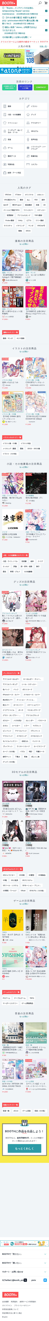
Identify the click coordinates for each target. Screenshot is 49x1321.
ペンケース (36, 741)
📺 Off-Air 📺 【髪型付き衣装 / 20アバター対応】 (36, 810)
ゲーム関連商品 (27, 1003)
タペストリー (7, 650)
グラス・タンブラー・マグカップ (13, 715)
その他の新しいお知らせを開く (15, 37)
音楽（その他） (8, 1081)
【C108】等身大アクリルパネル (36, 653)
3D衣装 (28, 803)
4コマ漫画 (20, 338)
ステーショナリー (33, 705)
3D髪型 (5, 843)
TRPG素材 (38, 215)
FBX (36, 200)
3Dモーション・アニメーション (32, 885)
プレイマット (8, 746)
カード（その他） (9, 751)
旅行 (37, 566)
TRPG (4, 932)
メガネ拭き (17, 720)
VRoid (23, 891)
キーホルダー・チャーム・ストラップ (33, 679)
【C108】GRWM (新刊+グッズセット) (11, 417)
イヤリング (20, 226)
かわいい (40, 195)
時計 (30, 751)
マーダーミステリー (10, 1003)
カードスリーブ (39, 746)
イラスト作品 (7, 380)
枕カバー (6, 705)
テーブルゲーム (20, 998)
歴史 (4, 572)
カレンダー (30, 720)
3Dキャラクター (9, 875)
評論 (15, 566)
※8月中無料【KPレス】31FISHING (12, 972)
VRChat (8, 195)
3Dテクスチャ (27, 880)
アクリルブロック (32, 715)
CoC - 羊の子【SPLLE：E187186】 (12, 936)
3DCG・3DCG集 (33, 449)
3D (44, 205)
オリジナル (29, 195)
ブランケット (35, 731)
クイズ (4, 532)
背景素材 (10, 215)
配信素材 (28, 205)
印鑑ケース (40, 751)
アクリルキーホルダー (11, 679)
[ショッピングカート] (40, 3)
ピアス (29, 220)
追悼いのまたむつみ (10, 382)
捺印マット (7, 757)
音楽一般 (5, 1045)
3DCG (28, 231)
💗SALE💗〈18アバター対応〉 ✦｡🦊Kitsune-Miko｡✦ (12, 849)
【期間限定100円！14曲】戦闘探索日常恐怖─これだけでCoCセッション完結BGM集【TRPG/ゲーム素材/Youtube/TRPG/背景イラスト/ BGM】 (12, 1048)
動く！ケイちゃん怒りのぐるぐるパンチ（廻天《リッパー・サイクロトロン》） (12, 616)
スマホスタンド (36, 736)
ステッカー (41, 210)
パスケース (42, 720)
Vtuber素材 (9, 220)
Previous (2, 57)
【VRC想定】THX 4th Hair (36, 849)
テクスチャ (8, 226)
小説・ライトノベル (9, 495)
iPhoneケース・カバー (11, 695)
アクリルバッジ (21, 731)
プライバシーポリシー (22, 1305)
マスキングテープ (33, 710)
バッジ (15, 689)
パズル (22, 751)
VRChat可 (41, 226)
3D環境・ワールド (10, 891)
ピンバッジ (7, 731)
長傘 (25, 757)
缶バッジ (6, 689)
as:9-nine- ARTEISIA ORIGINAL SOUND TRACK (12, 1085)
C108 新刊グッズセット (35, 382)
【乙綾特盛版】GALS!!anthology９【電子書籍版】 (12, 276)
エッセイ (6, 566)
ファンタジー (28, 210)
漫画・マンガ (7, 272)
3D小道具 (5, 803)
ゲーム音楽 (30, 1081)
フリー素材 (40, 220)
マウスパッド (8, 736)
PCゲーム (29, 969)
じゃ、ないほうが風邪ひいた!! (35, 276)
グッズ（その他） (32, 613)
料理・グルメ (15, 572)
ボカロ (15, 1111)
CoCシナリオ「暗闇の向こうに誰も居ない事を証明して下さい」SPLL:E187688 (36, 936)
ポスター (6, 720)
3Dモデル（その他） (37, 891)
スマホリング (22, 736)
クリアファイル (8, 710)
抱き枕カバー (8, 700)
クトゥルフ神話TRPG (11, 210)
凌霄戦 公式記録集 (9, 534)
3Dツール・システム (10, 885)
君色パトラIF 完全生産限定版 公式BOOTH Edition (36, 972)
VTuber (18, 195)
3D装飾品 (41, 875)
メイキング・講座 (9, 449)
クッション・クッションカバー (27, 700)
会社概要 (5, 1301)
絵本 (32, 561)
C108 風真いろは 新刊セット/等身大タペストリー (12, 653)
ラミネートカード (23, 746)
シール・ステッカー (29, 684)
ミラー (26, 726)
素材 (21, 200)
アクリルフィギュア (9, 613)
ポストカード (27, 689)
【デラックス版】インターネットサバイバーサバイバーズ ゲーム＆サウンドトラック (36, 1085)
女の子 (5, 205)
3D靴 (5, 880)
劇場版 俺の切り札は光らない (12, 499)
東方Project (16, 205)
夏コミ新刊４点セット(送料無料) (12, 312)
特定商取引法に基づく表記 (12, 1313)
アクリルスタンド (23, 215)
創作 (43, 200)
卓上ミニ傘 (35, 757)
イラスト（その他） (10, 454)
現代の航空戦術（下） (34, 498)
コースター (16, 726)
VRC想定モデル (10, 200)
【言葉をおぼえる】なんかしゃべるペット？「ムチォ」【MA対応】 (12, 810)
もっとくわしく (24, 1148)
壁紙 (21, 449)
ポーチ (20, 710)
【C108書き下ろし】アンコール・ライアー (36, 535)
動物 (20, 231)
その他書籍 (30, 495)
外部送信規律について (10, 1309)
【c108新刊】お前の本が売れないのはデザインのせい (36, 312)
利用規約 (14, 1301)
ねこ (28, 200)
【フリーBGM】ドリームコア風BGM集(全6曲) (36, 1048)
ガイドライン (7, 1305)
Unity (20, 220)
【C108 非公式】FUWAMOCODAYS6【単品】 (36, 417)
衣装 (37, 205)
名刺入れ (25, 741)
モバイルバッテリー (10, 741)
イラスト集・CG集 (32, 380)
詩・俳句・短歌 (26, 566)
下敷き (17, 757)
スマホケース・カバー (32, 695)
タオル (5, 726)
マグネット (37, 726)
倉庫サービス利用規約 (28, 1301)
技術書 (24, 561)
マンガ (30, 226)
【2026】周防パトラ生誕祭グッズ (36, 616)
